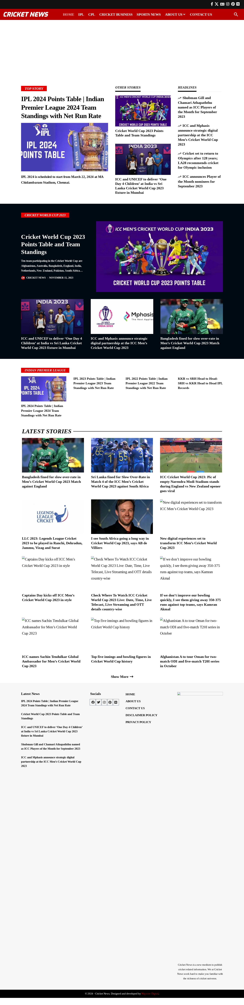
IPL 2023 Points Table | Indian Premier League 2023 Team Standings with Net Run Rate (94, 383)
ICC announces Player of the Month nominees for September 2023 (199, 181)
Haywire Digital (149, 993)
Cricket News (36, 277)
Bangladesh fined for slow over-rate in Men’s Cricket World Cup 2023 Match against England (189, 343)
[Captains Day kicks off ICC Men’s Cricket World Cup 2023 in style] (53, 573)
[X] (216, 4)
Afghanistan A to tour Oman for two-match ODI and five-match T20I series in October (189, 661)
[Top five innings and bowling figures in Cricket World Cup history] (122, 635)
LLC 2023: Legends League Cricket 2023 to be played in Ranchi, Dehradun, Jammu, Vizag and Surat (52, 543)
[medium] (237, 4)
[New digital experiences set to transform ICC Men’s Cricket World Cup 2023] (191, 516)
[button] (236, 14)
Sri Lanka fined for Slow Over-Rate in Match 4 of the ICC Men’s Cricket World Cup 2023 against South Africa (120, 481)
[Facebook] (212, 4)
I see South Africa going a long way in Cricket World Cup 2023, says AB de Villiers (120, 543)
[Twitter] (98, 702)
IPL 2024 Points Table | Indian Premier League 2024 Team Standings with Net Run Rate (62, 107)
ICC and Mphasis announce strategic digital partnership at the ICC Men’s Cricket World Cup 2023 (198, 135)
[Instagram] (227, 4)
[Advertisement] (122, 47)
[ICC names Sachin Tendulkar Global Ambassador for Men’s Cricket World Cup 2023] (53, 635)
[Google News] (222, 4)
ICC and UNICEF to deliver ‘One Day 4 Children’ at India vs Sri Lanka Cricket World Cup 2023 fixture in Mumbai (51, 343)
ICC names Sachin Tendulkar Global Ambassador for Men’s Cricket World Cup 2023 (51, 661)
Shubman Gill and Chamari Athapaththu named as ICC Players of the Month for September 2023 (197, 107)
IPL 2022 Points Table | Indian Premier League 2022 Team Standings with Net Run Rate (147, 383)
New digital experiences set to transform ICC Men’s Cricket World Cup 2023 (188, 543)
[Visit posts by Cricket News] (23, 278)
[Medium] (116, 702)
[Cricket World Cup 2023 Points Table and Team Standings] (143, 110)
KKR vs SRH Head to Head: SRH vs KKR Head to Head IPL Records (200, 383)
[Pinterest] (233, 4)
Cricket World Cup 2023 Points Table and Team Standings (53, 244)
